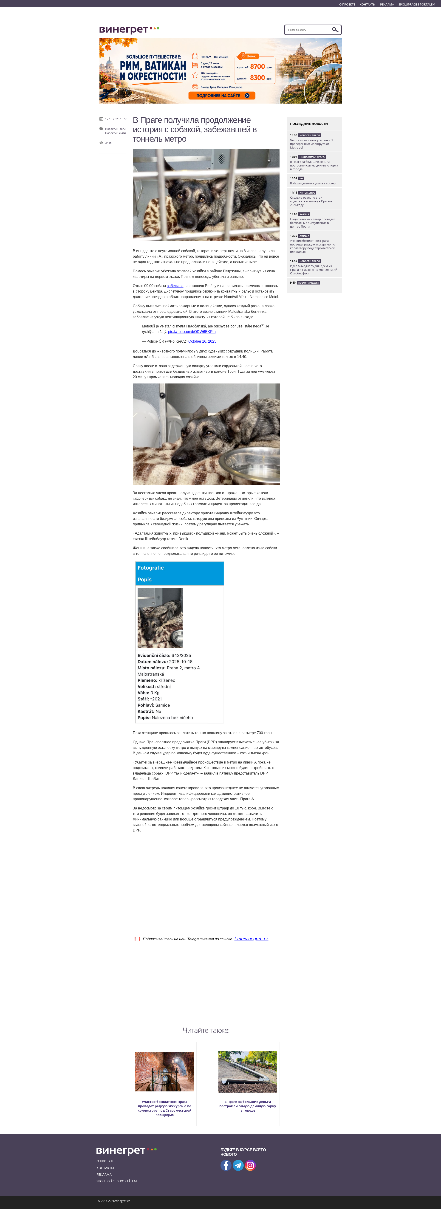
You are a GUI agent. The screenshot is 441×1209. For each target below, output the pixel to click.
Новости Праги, (115, 129)
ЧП (301, 178)
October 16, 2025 (202, 341)
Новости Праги (310, 135)
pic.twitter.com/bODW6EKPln (192, 332)
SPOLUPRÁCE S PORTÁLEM (417, 4)
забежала (175, 286)
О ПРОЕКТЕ (347, 4)
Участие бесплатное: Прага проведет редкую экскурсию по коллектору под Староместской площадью (165, 1108)
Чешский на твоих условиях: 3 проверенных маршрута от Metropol (311, 143)
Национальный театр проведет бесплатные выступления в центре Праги (312, 222)
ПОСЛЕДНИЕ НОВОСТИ (309, 123)
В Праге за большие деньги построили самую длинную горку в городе (247, 1106)
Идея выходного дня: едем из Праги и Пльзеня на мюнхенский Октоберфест (313, 269)
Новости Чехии (115, 133)
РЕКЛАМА (387, 4)
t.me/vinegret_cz (252, 938)
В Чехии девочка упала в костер (313, 183)
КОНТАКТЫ (368, 4)
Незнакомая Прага (312, 156)
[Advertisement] (206, 983)
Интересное (307, 192)
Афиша (304, 214)
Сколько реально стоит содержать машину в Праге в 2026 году (311, 201)
